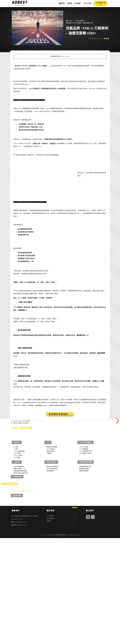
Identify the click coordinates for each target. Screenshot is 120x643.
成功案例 (78, 3)
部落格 (69, 3)
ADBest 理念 (87, 3)
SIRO (52, 66)
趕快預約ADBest (42, 405)
